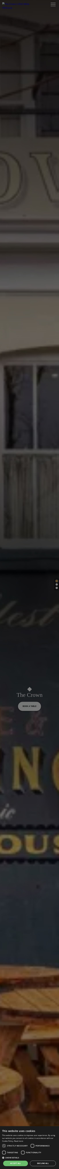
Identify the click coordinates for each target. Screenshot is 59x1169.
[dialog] (29, 1147)
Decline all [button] (43, 1163)
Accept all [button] (15, 1163)
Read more (18, 1141)
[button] (29, 1157)
